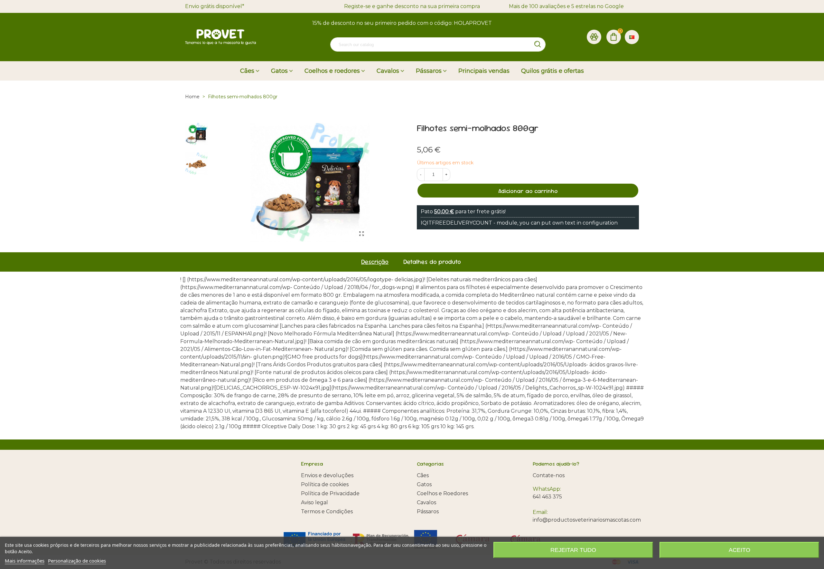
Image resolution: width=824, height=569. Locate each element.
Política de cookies (325, 484)
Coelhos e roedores (332, 70)
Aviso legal (314, 502)
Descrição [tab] (375, 262)
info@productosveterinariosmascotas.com (587, 520)
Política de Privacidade (330, 493)
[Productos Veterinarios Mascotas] (220, 37)
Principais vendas (484, 70)
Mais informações (24, 560)
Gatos (279, 70)
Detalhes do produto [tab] (432, 262)
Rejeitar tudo (573, 550)
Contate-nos (549, 475)
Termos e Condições (327, 511)
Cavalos (388, 70)
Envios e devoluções (327, 475)
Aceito (739, 550)
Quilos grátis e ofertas (552, 70)
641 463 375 (547, 497)
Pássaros (429, 70)
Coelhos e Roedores (442, 493)
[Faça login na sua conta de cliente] (594, 37)
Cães (247, 70)
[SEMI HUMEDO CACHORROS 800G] (361, 234)
